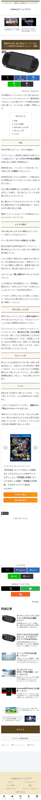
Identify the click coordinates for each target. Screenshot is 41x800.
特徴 (15, 121)
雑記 (30, 785)
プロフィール (10, 789)
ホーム (10, 782)
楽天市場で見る (20, 500)
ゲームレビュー (30, 782)
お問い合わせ (20, 792)
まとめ (16, 134)
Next (39, 25)
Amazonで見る (20, 494)
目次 (17, 116)
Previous (2, 25)
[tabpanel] (12, 25)
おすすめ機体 (19, 124)
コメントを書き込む (20, 738)
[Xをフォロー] (10, 588)
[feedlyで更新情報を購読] (30, 588)
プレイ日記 (11, 785)
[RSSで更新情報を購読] (20, 594)
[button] (27, 84)
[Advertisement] (20, 540)
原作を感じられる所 (21, 127)
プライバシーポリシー (30, 789)
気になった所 (19, 130)
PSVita (6, 513)
